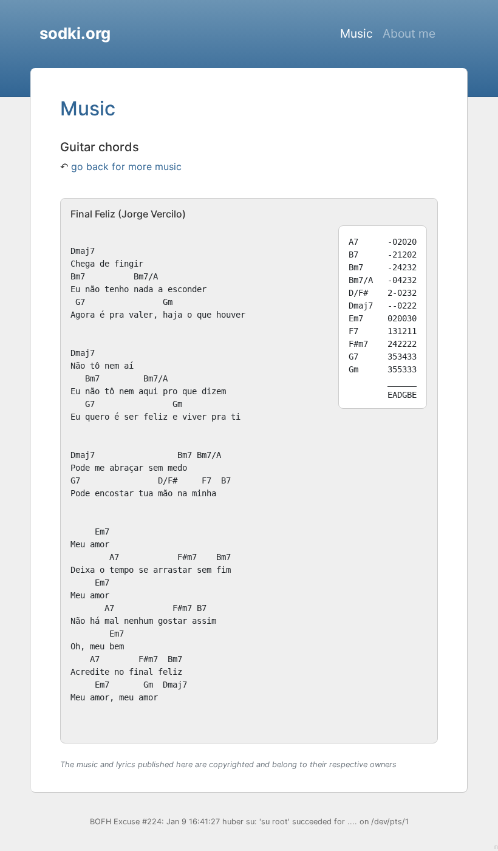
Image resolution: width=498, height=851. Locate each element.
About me (409, 33)
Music (356, 33)
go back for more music (126, 166)
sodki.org (75, 33)
